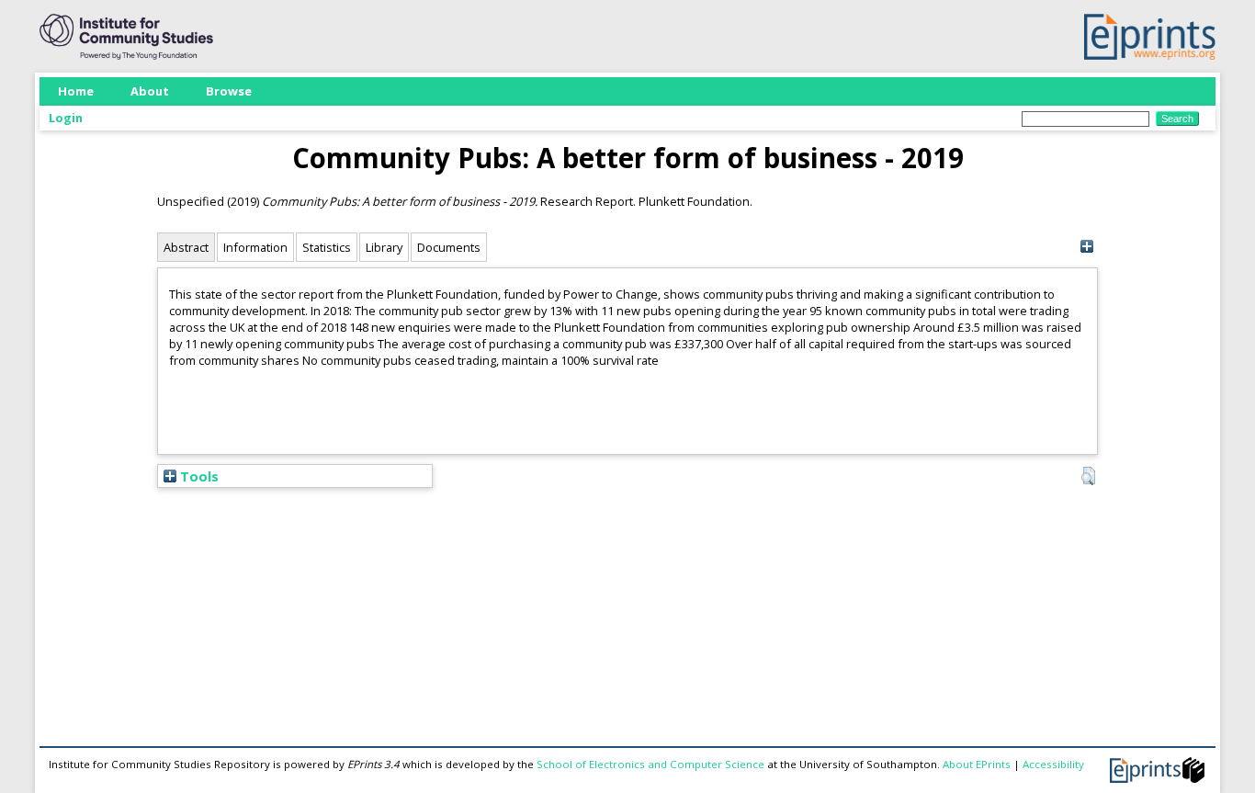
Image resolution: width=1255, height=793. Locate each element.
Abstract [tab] (186, 247)
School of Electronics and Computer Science (650, 764)
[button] (1088, 476)
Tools (197, 476)
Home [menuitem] (76, 91)
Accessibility (1053, 764)
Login (66, 117)
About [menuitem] (149, 91)
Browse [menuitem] (229, 91)
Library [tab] (384, 247)
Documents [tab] (449, 247)
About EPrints (977, 764)
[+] (1086, 247)
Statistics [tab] (326, 247)
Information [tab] (255, 247)
